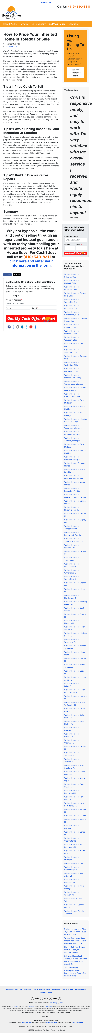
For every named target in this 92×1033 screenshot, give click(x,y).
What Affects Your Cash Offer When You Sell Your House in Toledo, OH (75, 941)
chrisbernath (11, 46)
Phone (8, 308)
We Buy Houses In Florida (75, 816)
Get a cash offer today (42, 989)
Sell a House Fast (25, 989)
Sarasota (49, 1006)
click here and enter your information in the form (31, 263)
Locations (73, 24)
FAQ (71, 989)
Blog (50, 992)
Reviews (24, 24)
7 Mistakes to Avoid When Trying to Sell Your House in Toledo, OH (75, 932)
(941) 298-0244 (77, 1022)
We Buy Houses (12, 989)
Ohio (50, 1003)
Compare (65, 989)
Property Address (14, 300)
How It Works (10, 24)
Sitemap (43, 992)
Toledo (15, 1006)
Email (35, 308)
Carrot (62, 1030)
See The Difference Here (76, 72)
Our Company (39, 24)
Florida (61, 1003)
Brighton (31, 1006)
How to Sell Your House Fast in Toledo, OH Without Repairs (74, 950)
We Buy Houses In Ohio (74, 863)
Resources (56, 989)
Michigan (55, 1003)
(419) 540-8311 (79, 6)
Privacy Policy (80, 989)
